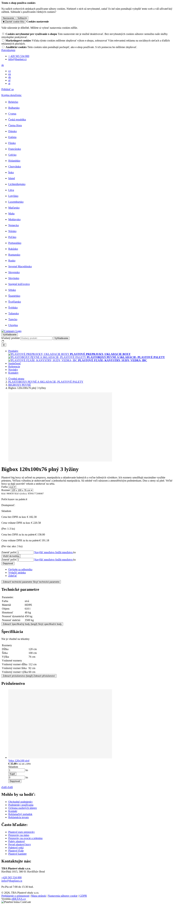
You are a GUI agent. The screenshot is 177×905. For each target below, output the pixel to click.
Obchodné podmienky (20, 801)
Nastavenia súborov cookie (62, 895)
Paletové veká (16, 847)
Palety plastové (16, 841)
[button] (2, 65)
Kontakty (13, 372)
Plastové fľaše (16, 850)
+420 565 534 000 (11, 877)
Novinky (13, 369)
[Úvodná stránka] (11, 331)
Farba (4, 486)
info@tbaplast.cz (11, 880)
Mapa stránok (38, 895)
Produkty (13, 350)
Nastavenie (8, 18)
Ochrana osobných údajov (22, 807)
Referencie (14, 366)
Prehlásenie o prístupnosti (15, 895)
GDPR (83, 895)
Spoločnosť (14, 363)
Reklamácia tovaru (18, 817)
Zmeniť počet (8, 552)
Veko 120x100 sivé (18, 760)
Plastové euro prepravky (21, 832)
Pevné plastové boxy (19, 844)
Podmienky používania (20, 804)
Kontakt (12, 811)
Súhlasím (22, 18)
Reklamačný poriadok (20, 814)
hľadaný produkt (10, 338)
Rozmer (5, 490)
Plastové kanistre (17, 853)
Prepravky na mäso (18, 835)
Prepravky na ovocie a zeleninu (25, 838)
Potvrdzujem (8, 50)
